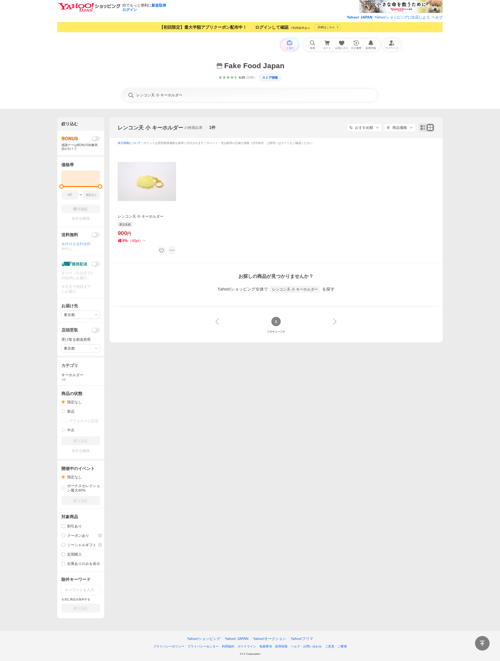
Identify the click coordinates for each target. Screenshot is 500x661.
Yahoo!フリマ (302, 639)
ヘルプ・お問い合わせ (306, 646)
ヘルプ (437, 17)
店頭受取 (69, 330)
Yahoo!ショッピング (203, 639)
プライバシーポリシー (168, 646)
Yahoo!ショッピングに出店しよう (402, 17)
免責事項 (265, 646)
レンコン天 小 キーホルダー (150, 127)
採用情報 (281, 646)
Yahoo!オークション (269, 639)
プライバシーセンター (203, 646)
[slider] (61, 186)
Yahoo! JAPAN (359, 17)
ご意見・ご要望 (336, 646)
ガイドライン (247, 646)
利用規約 (228, 646)
